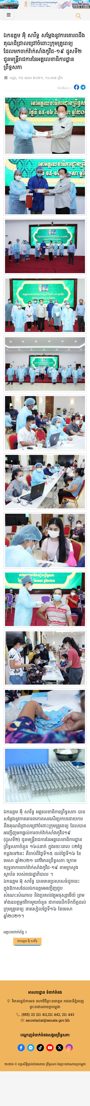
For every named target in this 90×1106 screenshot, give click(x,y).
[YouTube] (50, 1047)
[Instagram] (69, 1047)
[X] (59, 1047)
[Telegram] (30, 1047)
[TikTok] (40, 1047)
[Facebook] (21, 1047)
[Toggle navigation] (8, 15)
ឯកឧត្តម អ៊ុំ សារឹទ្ (27, 941)
